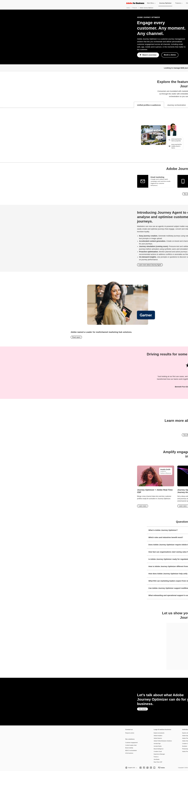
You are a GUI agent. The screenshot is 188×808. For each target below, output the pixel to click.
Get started (142, 709)
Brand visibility (129, 748)
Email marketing (157, 177)
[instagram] (144, 768)
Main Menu (150, 3)
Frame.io (156, 756)
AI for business (129, 753)
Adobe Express (158, 738)
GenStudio (156, 759)
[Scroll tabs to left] (1, 105)
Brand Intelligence (158, 749)
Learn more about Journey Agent (150, 265)
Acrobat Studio (158, 746)
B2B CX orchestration (131, 750)
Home (128, 8)
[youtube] (154, 768)
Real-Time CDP (158, 762)
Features (178, 3)
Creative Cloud (158, 751)
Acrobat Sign (157, 743)
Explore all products (159, 733)
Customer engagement (131, 742)
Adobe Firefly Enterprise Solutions (163, 741)
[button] (131, 767)
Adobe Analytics (158, 735)
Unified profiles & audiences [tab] (149, 105)
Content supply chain (131, 745)
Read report (76, 337)
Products (134, 8)
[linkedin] (151, 768)
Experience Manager (159, 754)
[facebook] (141, 768)
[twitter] (147, 768)
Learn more (142, 506)
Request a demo (129, 733)
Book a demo (170, 55)
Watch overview (149, 55)
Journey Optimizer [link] (165, 3)
